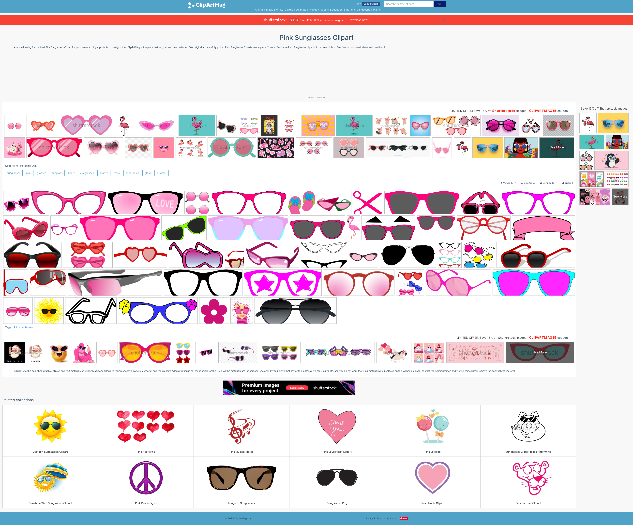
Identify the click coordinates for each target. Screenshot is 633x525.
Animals (260, 9)
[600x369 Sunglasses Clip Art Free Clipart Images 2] (184, 229)
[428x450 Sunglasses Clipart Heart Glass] (410, 284)
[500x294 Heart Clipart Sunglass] (87, 256)
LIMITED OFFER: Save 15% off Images (488, 111)
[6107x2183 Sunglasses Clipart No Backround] (295, 312)
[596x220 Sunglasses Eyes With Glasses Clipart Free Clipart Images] (157, 312)
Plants (377, 9)
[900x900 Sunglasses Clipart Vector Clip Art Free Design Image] (48, 312)
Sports (324, 9)
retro (117, 173)
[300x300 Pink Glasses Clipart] (64, 229)
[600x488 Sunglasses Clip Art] (48, 284)
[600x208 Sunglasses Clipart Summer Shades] (248, 229)
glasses (41, 173)
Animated (302, 9)
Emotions (350, 9)
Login (358, 3)
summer (161, 173)
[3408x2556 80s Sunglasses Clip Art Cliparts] (334, 204)
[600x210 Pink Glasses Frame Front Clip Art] (538, 204)
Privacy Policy (373, 518)
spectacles (132, 173)
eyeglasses (87, 173)
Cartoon (290, 9)
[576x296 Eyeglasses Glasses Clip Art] (483, 229)
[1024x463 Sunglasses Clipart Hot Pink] (458, 284)
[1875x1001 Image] (196, 256)
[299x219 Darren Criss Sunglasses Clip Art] (436, 229)
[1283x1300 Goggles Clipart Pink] (197, 204)
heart (71, 173)
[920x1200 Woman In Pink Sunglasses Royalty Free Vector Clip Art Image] (242, 312)
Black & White (274, 9)
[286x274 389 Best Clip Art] (301, 204)
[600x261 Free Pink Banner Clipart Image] (543, 229)
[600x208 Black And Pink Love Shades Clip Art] (145, 204)
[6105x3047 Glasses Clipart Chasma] (32, 256)
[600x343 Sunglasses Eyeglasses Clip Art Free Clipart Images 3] (90, 312)
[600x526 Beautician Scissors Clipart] (368, 204)
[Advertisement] (316, 73)
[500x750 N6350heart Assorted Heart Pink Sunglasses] (234, 256)
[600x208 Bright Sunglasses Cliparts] (422, 204)
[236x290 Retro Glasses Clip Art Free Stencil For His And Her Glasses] (449, 256)
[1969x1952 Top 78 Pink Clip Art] (214, 312)
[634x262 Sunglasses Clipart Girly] (358, 284)
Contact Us (390, 518)
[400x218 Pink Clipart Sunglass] (272, 256)
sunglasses (13, 173)
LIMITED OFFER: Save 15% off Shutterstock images (491, 337)
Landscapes (364, 9)
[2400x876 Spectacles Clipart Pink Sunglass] (536, 256)
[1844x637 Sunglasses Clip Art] (68, 204)
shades (104, 173)
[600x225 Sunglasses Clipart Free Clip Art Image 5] (203, 284)
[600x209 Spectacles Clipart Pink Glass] (249, 204)
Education (336, 9)
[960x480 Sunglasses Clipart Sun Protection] (317, 229)
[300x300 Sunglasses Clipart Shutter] (17, 312)
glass (148, 173)
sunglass (57, 173)
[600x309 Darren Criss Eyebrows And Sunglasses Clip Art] (388, 229)
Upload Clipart (371, 4)
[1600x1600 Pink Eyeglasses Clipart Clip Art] (363, 256)
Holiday (314, 9)
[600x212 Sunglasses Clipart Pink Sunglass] (534, 284)
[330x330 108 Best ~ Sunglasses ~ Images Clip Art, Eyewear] (16, 204)
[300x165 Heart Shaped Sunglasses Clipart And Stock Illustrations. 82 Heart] (140, 256)
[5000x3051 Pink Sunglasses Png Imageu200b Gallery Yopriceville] (26, 229)
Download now (358, 20)
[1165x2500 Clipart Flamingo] (353, 229)
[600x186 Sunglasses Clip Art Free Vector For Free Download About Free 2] (115, 284)
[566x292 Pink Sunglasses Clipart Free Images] (408, 256)
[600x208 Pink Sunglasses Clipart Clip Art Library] (120, 229)
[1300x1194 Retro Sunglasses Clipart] (479, 256)
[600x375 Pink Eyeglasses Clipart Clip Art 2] (324, 256)
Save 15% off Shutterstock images (604, 108)
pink (28, 173)
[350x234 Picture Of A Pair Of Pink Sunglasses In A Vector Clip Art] (480, 204)
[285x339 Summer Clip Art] (15, 284)
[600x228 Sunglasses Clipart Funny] (282, 284)
